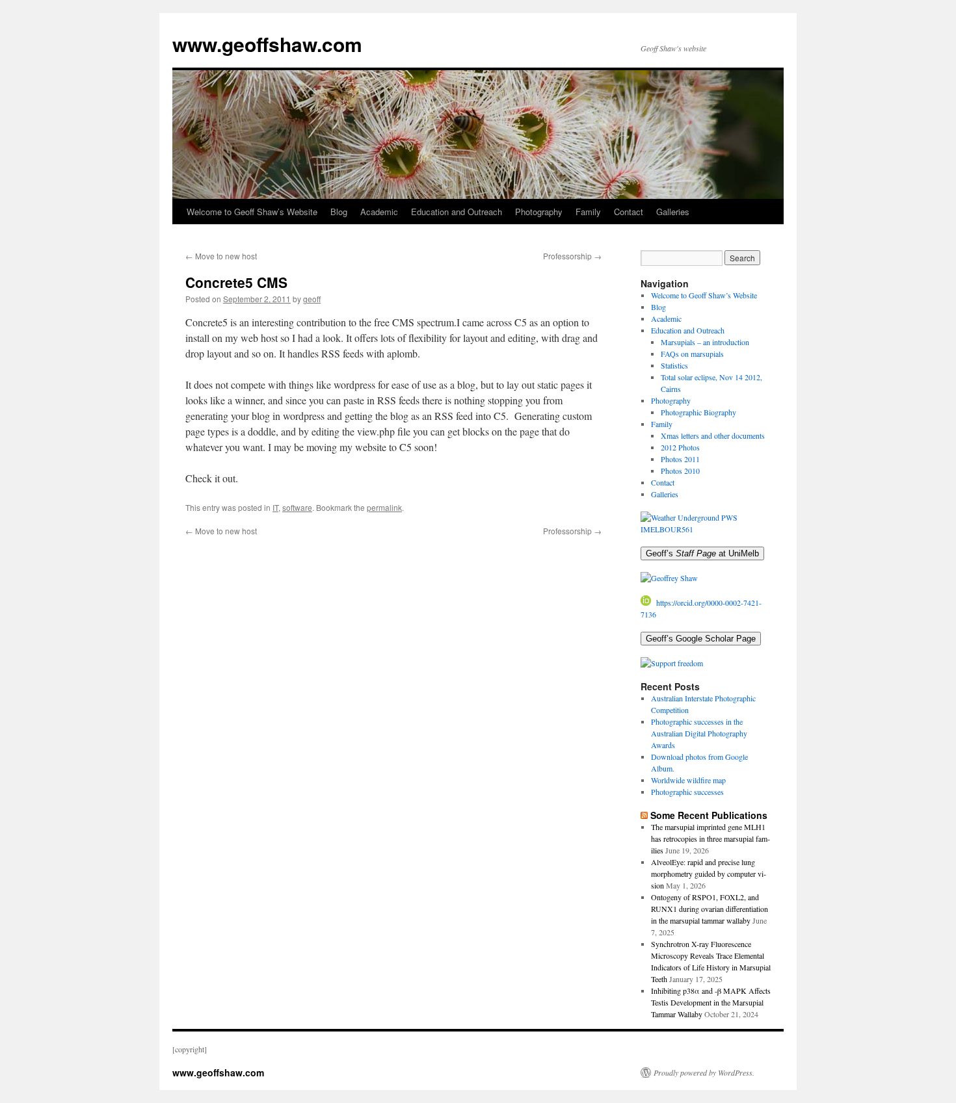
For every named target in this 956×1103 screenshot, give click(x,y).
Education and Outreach (456, 211)
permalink (384, 507)
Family (588, 211)
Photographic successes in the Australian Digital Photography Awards (699, 733)
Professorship (572, 255)
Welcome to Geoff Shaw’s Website (252, 211)
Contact (628, 211)
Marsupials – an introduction (705, 342)
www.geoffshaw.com (267, 44)
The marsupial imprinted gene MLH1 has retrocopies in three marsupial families (710, 838)
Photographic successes (687, 791)
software (297, 507)
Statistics (674, 365)
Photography (539, 211)
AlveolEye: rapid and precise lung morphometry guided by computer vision (708, 873)
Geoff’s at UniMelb (702, 553)
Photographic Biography (698, 412)
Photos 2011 (680, 459)
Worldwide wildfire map (688, 780)
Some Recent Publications (708, 815)
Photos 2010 (680, 470)
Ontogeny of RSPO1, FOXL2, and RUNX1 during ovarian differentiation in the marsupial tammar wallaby (709, 909)
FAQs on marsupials (692, 353)
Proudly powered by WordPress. (704, 1072)
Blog (338, 211)
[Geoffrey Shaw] (669, 578)
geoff (312, 298)
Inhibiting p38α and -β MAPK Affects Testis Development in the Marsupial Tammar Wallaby (711, 1002)
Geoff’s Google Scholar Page (701, 638)
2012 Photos (680, 447)
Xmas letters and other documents (713, 435)
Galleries (672, 211)
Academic (379, 211)
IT (275, 507)
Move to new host (221, 255)
